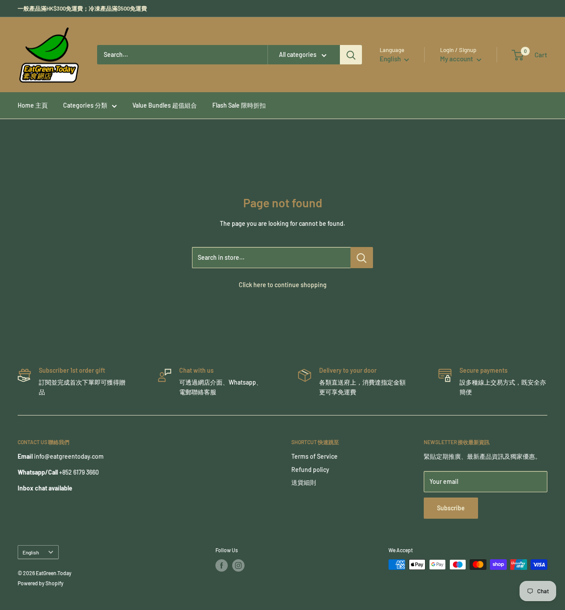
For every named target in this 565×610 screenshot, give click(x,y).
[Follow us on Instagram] (238, 565)
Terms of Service (314, 456)
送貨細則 (303, 482)
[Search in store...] (361, 257)
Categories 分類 (85, 105)
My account (457, 59)
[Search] (351, 54)
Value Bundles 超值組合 (164, 105)
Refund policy (310, 469)
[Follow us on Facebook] (221, 565)
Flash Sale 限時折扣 (239, 105)
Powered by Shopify (41, 583)
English (31, 552)
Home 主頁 (33, 105)
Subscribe (451, 508)
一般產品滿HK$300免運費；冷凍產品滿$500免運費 (82, 8)
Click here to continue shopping (283, 284)
